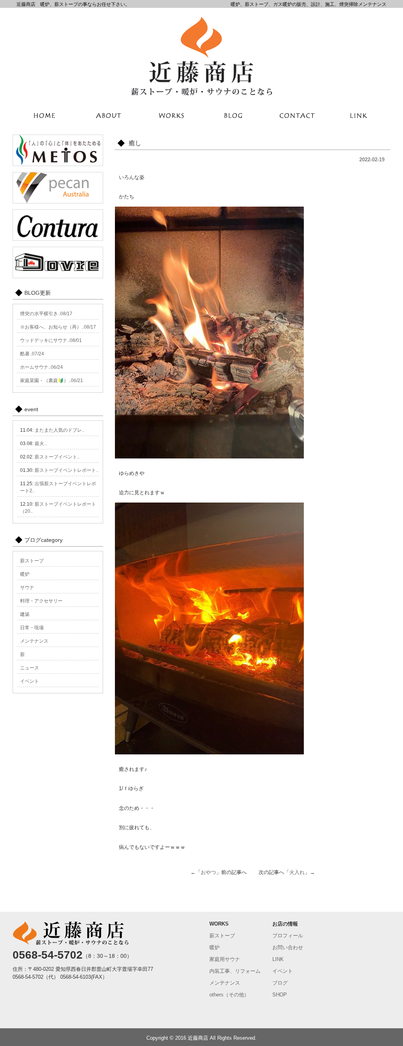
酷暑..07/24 (32, 354)
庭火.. (40, 443)
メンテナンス (34, 641)
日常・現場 (32, 627)
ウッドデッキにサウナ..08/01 (51, 340)
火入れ (297, 872)
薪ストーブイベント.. (57, 457)
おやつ (208, 872)
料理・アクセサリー (41, 601)
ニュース (29, 668)
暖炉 (25, 574)
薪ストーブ (32, 561)
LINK (278, 959)
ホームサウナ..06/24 (41, 367)
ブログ (280, 983)
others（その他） (229, 995)
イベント (29, 681)
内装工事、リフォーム (235, 971)
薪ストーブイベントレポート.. (66, 470)
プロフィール (287, 936)
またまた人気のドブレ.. (59, 430)
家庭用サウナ (224, 959)
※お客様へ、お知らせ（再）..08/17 (58, 327)
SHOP (279, 995)
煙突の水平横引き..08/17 (46, 313)
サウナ (27, 587)
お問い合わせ (287, 947)
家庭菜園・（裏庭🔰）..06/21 (51, 380)
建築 (25, 614)
